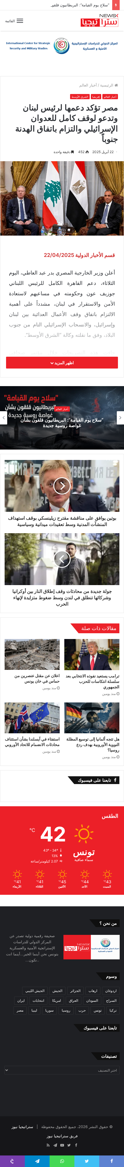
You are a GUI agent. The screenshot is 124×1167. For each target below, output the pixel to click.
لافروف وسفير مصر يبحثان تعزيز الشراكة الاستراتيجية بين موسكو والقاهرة (62, 422)
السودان (92, 1000)
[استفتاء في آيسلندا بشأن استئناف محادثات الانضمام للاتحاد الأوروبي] (32, 718)
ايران (21, 1000)
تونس (98, 1010)
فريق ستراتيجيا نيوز (62, 1136)
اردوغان (111, 991)
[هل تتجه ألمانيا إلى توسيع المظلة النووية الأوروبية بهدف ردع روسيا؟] (91, 718)
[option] (62, 418)
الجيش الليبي (34, 991)
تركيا (113, 1010)
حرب (82, 1010)
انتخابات (38, 1000)
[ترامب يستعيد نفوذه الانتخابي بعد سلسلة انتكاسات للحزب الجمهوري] (91, 654)
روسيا (66, 1010)
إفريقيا (96, 96)
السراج (111, 1000)
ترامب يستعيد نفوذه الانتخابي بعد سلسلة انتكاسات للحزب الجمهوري (92, 681)
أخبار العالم (88, 85)
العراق (73, 1000)
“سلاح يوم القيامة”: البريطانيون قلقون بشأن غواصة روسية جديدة (57, 5)
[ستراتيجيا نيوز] (99, 20)
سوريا (49, 1010)
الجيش (57, 991)
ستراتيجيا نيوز (22, 1126)
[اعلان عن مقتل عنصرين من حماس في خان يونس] (32, 654)
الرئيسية (107, 85)
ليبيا (34, 1010)
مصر (20, 1010)
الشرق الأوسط (80, 96)
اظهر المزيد (64, 362)
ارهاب (93, 991)
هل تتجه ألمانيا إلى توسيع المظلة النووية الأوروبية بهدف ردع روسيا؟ (92, 744)
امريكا (56, 1000)
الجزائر (75, 991)
